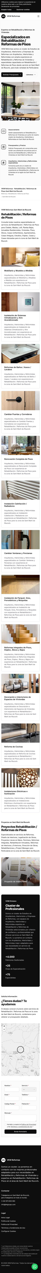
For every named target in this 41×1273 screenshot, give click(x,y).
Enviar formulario (20, 1131)
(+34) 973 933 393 (8, 1201)
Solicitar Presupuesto (11, 74)
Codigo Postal (10, 1104)
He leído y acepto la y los (21, 1126)
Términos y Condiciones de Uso (21, 1127)
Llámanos (29, 74)
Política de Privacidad (28, 1124)
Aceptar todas (6, 9)
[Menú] (38, 16)
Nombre (8, 1085)
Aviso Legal (5, 1218)
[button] (20, 1049)
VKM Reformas (13, 16)
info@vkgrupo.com (8, 1205)
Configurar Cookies (8, 1231)
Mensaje (8, 1113)
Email (7, 1095)
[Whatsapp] (35, 1267)
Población (26, 1104)
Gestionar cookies (23, 9)
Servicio (25, 1085)
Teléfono (25, 1095)
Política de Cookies (8, 1221)
